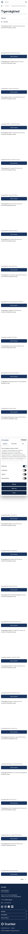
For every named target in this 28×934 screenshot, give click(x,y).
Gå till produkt (14, 56)
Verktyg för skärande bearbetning (18, 5)
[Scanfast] (1, 6)
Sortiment (7, 5)
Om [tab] (23, 443)
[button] (14, 18)
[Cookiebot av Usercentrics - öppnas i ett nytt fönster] (21, 440)
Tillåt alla (14, 484)
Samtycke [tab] (5, 443)
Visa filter (5, 21)
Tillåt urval (14, 488)
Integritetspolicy (5, 928)
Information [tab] (14, 443)
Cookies (13, 928)
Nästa (22, 879)
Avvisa (14, 492)
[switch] (25, 470)
